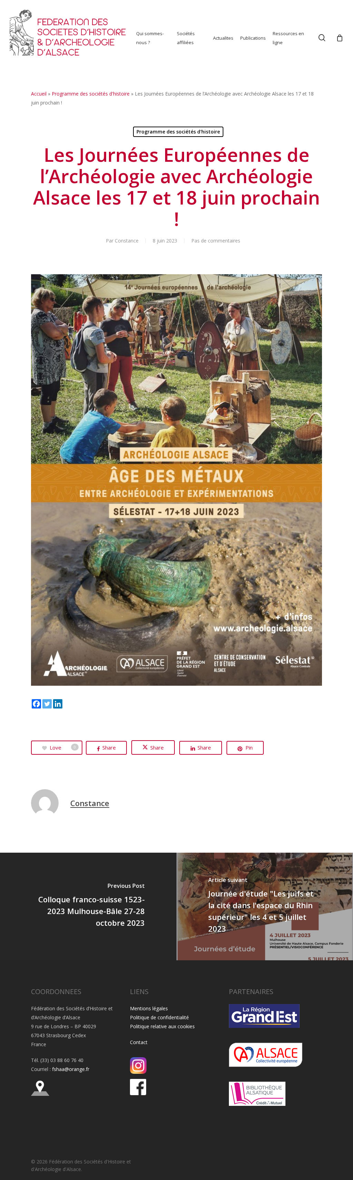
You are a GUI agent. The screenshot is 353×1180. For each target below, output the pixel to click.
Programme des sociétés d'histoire (91, 93)
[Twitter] (47, 703)
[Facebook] (36, 703)
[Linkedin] (57, 703)
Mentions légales (149, 1008)
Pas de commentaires (215, 240)
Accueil (39, 93)
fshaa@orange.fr (70, 1069)
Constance (127, 240)
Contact (139, 1042)
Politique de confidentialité (159, 1017)
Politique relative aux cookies (162, 1026)
